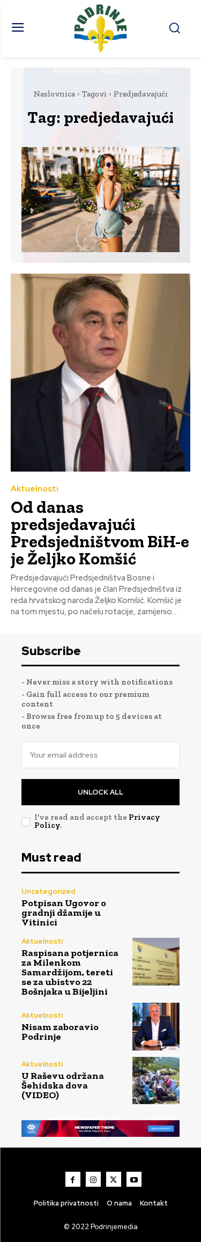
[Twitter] (113, 1179)
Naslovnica (54, 94)
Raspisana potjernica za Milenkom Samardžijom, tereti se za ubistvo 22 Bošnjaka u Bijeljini (69, 972)
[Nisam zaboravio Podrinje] (156, 1026)
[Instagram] (93, 1179)
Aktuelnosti (34, 489)
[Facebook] (72, 1179)
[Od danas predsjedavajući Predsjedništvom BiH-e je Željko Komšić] (100, 373)
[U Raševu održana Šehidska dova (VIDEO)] (156, 1081)
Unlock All (100, 792)
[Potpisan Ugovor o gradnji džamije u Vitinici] (156, 908)
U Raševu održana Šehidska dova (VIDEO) (62, 1085)
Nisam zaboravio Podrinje (60, 1031)
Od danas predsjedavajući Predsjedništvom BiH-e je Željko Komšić (100, 533)
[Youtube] (134, 1179)
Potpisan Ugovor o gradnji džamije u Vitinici (63, 912)
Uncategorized (48, 891)
